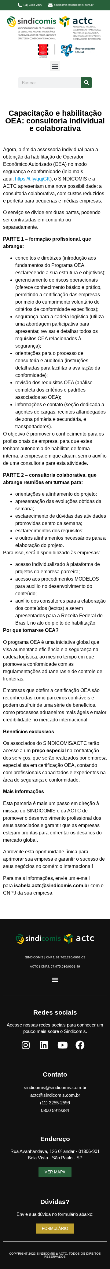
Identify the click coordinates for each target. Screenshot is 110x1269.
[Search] (86, 82)
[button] (55, 66)
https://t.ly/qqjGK (32, 178)
